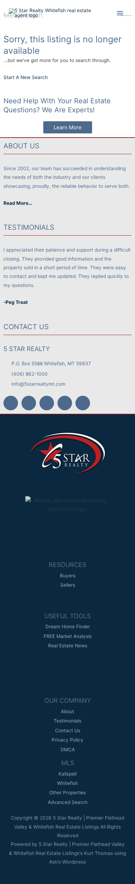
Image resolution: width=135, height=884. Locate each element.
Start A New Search (25, 77)
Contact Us (26, 327)
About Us (21, 146)
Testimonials (28, 227)
